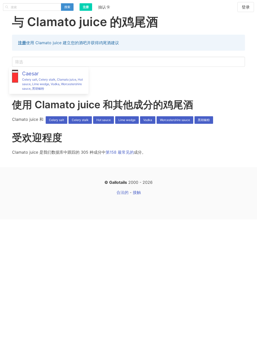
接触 (137, 192)
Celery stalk (47, 79)
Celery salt (29, 79)
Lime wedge (40, 84)
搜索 (67, 7)
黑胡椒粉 (38, 88)
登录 (246, 7)
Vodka (55, 84)
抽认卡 (104, 7)
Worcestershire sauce (175, 120)
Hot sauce (103, 120)
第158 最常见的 (120, 152)
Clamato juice (66, 79)
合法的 (122, 192)
